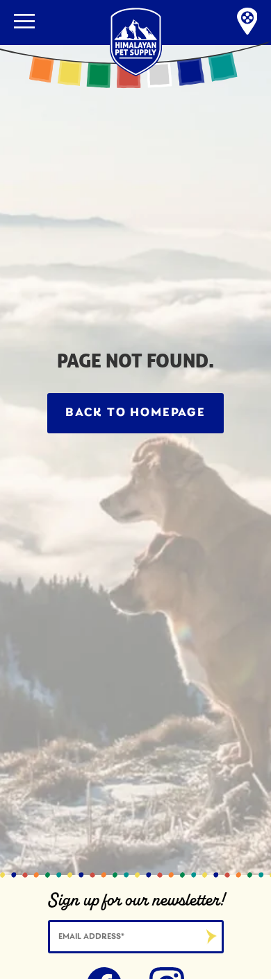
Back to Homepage (135, 413)
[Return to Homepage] (136, 5)
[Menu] (24, 20)
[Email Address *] (136, 935)
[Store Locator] (247, 22)
